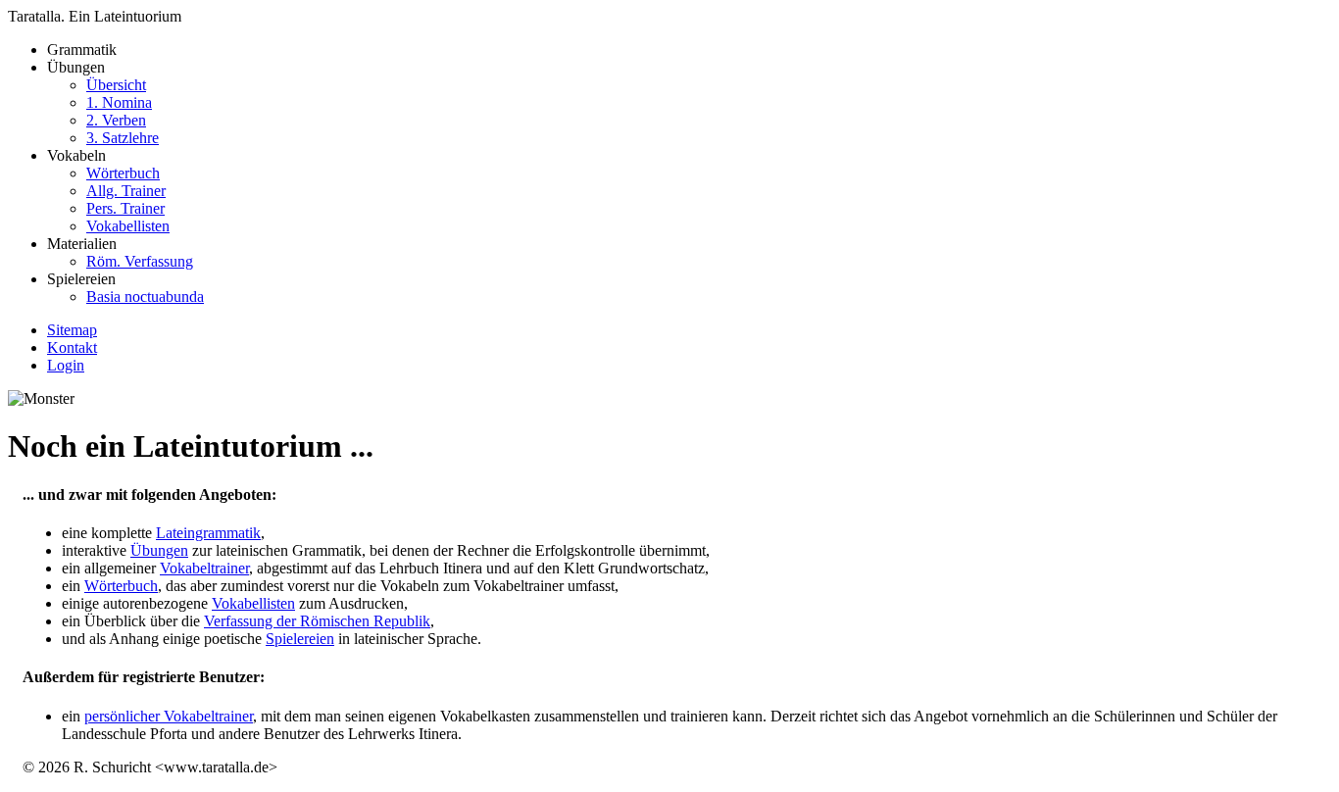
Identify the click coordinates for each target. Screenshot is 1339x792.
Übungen (103, 102)
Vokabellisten (128, 226)
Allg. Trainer (126, 190)
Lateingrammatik (208, 532)
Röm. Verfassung (139, 261)
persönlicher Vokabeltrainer (168, 716)
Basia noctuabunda (145, 296)
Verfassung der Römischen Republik (317, 621)
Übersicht (116, 84)
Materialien (120, 252)
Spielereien (125, 288)
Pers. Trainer (125, 208)
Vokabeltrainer (204, 568)
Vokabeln (108, 190)
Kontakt (72, 347)
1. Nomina (119, 102)
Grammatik (82, 49)
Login (65, 365)
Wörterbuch (123, 173)
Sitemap (72, 330)
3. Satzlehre (122, 137)
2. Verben (116, 120)
